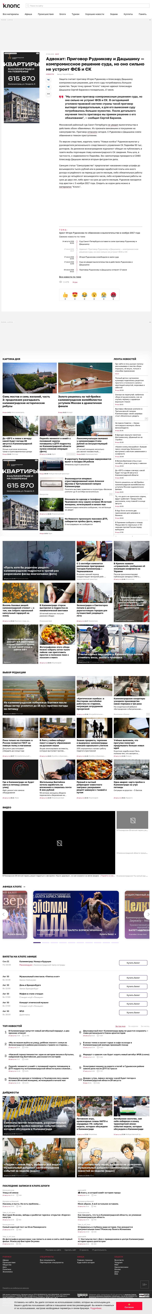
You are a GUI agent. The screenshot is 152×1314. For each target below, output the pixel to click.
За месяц (145, 1026)
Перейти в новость (109, 876)
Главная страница (84, 1260)
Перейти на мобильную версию (16, 1288)
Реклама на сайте (53, 1250)
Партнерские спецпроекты (52, 1262)
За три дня (120, 1026)
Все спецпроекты (47, 1260)
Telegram (118, 1262)
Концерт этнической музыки (33, 1002)
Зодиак (114, 14)
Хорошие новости (94, 14)
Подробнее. (96, 1308)
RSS (116, 1274)
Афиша (28, 14)
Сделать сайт (70, 1250)
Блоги (62, 14)
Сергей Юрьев (67, 74)
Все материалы (11, 14)
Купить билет (133, 963)
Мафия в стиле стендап (31, 993)
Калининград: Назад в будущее (35, 961)
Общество (7, 1265)
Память (142, 14)
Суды (75, 282)
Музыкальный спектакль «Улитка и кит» (39, 976)
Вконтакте (119, 1260)
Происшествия (46, 14)
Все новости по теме (70, 277)
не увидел (113, 124)
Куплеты (128, 14)
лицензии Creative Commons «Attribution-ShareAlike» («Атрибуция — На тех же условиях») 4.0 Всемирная (113, 1296)
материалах (65, 186)
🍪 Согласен (129, 1306)
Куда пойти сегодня (86, 1262)
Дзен (116, 1272)
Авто (5, 1267)
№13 (21, 1011)
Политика (7, 1269)
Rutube (117, 1269)
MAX (116, 1265)
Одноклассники (121, 1267)
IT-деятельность (99, 1250)
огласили (92, 132)
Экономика (7, 1272)
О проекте (84, 1250)
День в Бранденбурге (30, 985)
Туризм (75, 14)
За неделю (133, 1026)
